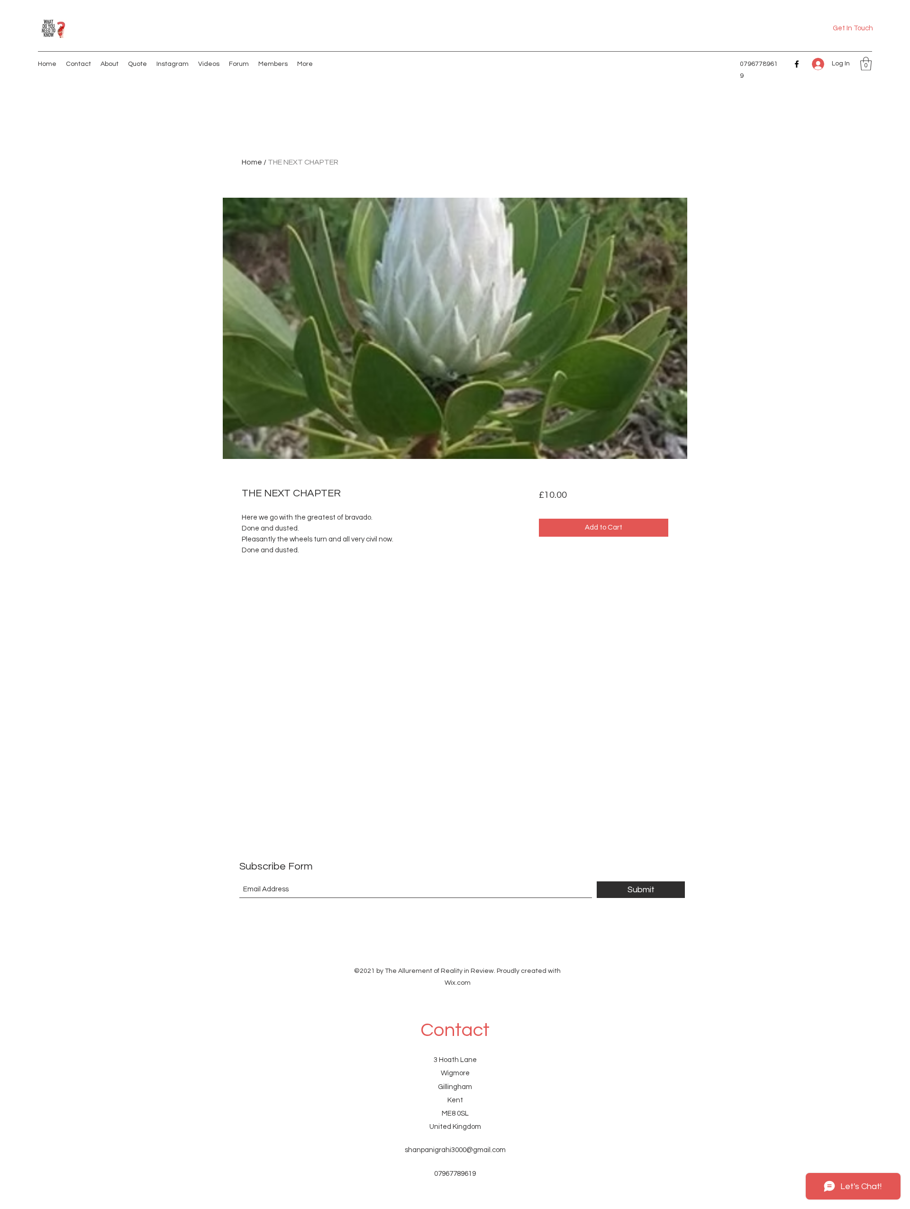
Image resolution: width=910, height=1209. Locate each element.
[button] (866, 64)
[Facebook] (796, 64)
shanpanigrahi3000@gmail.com (455, 1150)
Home (252, 162)
